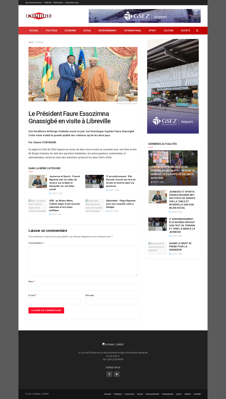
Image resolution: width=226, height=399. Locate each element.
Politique (51, 30)
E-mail (32, 295)
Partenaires (58, 3)
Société (185, 30)
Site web (89, 295)
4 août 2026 (112, 211)
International (132, 30)
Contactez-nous (72, 3)
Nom (31, 281)
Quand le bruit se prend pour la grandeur (180, 246)
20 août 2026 (158, 182)
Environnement (108, 30)
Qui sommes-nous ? (33, 3)
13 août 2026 (113, 190)
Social (87, 30)
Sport (152, 30)
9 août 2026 (56, 214)
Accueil (33, 30)
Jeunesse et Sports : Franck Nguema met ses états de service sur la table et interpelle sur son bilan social (64, 183)
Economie (70, 30)
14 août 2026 (56, 193)
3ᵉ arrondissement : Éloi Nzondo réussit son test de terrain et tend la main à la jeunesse (182, 225)
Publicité (48, 3)
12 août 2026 (176, 254)
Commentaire (36, 242)
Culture (168, 30)
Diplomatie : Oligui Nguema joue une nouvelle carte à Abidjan (120, 203)
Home (31, 42)
